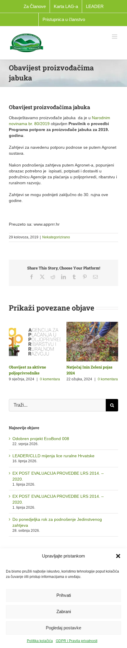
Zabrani (63, 611)
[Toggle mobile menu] (115, 36)
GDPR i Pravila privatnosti (76, 641)
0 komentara (50, 379)
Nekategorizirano (56, 237)
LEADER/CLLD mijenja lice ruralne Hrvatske (53, 455)
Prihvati (63, 595)
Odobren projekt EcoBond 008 (40, 438)
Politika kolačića (40, 641)
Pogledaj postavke (63, 627)
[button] (118, 556)
